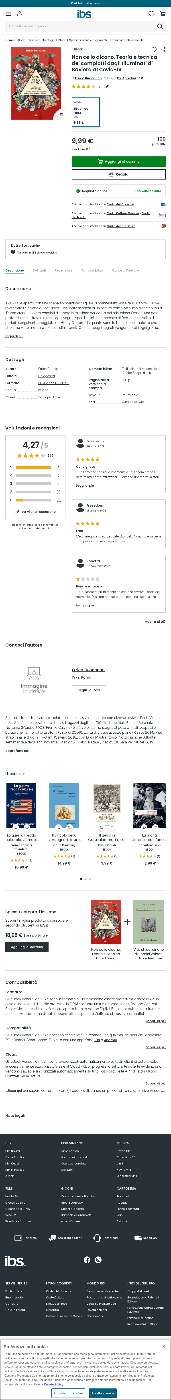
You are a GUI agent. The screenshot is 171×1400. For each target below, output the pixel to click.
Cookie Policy (53, 1384)
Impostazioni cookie (68, 1393)
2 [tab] (85, 879)
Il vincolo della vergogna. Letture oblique (64, 837)
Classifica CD (126, 1157)
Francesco (95, 441)
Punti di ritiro (13, 1291)
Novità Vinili (124, 1170)
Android (110, 1040)
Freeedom (95, 505)
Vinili (120, 1163)
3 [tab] (90, 879)
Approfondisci (16, 751)
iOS (97, 1040)
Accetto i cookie (103, 1393)
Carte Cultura (55, 1297)
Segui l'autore (89, 690)
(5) (58, 467)
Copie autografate (73, 1163)
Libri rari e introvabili (74, 1157)
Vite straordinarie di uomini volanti (148, 952)
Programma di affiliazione (104, 1297)
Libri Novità (12, 1151)
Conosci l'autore (125, 270)
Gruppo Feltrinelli (138, 1291)
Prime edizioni (70, 1151)
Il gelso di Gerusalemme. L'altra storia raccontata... (107, 837)
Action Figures (70, 1221)
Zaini (120, 1215)
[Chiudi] (164, 1346)
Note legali (15, 1115)
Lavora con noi (97, 1310)
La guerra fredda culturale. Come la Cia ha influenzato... (21, 837)
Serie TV (10, 1215)
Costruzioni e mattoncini (77, 1196)
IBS (88, 149)
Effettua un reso (56, 1304)
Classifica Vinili (127, 1176)
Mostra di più (155, 621)
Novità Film (12, 1196)
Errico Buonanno (88, 78)
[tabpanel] (35, 83)
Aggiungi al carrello (122, 161)
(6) (50, 455)
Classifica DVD (15, 1202)
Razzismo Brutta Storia (142, 1324)
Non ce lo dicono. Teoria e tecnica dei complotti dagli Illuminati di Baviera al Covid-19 (105, 952)
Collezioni (67, 1170)
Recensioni (63, 270)
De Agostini (126, 78)
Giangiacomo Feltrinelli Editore (143, 1299)
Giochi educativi (72, 1202)
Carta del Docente (120, 204)
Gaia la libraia (15, 1310)
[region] (85, 1369)
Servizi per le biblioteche (102, 1291)
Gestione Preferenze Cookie (64, 1316)
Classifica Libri (15, 1157)
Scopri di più (51, 397)
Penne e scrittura (128, 1209)
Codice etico (95, 1316)
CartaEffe (11, 1304)
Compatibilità (92, 270)
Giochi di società (72, 1209)
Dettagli (39, 270)
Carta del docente (58, 1291)
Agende (122, 1202)
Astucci (122, 1221)
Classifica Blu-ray (17, 1209)
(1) (59, 500)
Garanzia (52, 1310)
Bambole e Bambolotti (76, 1215)
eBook (9, 1176)
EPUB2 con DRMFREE (53, 383)
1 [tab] (36, 116)
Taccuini (123, 1196)
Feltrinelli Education (140, 1318)
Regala (121, 174)
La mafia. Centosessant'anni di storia (150, 837)
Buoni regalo (14, 1297)
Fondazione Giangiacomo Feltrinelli (145, 1310)
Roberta (93, 561)
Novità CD (123, 1151)
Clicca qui (13, 1090)
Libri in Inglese (14, 1170)
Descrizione (14, 270)
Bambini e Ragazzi (18, 1221)
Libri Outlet (12, 1163)
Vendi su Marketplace (101, 1304)
